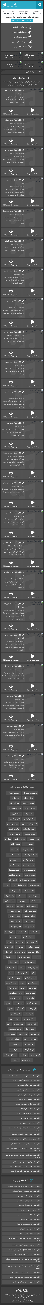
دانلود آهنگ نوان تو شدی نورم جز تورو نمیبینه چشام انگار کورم (23, 1149)
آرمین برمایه (35, 1055)
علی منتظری (29, 998)
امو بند (9, 942)
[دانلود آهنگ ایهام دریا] (34, 733)
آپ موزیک (21, 1300)
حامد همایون (9, 901)
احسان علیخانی (10, 1055)
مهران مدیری (15, 998)
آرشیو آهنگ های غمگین (20, 42)
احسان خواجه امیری (29, 824)
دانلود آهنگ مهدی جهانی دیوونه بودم (28, 1085)
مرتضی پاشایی (29, 870)
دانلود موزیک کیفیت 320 (11, 114)
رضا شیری (10, 896)
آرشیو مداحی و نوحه (19, 46)
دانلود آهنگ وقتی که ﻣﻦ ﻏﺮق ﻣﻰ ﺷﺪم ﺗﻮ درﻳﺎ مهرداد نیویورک (23, 1156)
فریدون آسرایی (29, 829)
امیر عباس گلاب (15, 875)
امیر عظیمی (14, 865)
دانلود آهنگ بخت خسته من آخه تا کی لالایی (26, 1080)
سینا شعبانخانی (30, 911)
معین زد (36, 957)
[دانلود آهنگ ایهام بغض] (34, 762)
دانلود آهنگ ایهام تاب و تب (12, 483)
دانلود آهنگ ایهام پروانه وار (12, 211)
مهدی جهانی (14, 937)
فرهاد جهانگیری (15, 1029)
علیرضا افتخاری (13, 793)
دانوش (22, 988)
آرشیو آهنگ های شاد (20, 37)
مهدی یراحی (14, 860)
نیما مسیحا (22, 1034)
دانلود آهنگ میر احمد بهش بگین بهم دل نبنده (25, 1171)
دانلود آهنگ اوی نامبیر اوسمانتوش (29, 1094)
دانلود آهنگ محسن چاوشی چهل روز (28, 1090)
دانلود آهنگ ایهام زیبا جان (13, 271)
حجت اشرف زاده (30, 855)
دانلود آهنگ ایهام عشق (14, 362)
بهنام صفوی (18, 1024)
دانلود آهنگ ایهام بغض (14, 756)
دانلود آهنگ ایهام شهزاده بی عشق (14, 605)
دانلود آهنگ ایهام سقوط (13, 90)
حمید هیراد (35, 901)
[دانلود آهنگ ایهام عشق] (34, 369)
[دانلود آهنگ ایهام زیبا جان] (34, 278)
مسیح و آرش (23, 901)
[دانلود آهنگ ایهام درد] (34, 430)
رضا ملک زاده (10, 957)
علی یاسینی (21, 932)
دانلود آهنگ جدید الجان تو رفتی (30, 1118)
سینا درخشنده (14, 916)
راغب (7, 885)
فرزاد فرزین (16, 813)
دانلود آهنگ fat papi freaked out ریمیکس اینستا (24, 1139)
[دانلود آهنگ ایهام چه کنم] (34, 127)
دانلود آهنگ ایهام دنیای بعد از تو (13, 573)
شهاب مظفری (28, 865)
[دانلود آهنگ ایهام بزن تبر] (34, 157)
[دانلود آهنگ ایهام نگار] (34, 519)
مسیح (10, 1008)
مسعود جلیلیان (33, 947)
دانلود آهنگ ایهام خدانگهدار (12, 453)
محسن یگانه (15, 844)
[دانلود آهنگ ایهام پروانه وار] (34, 218)
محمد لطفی (33, 983)
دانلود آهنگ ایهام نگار (14, 512)
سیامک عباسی (29, 916)
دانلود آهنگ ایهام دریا (14, 726)
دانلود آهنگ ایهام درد (14, 423)
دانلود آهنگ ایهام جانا (14, 696)
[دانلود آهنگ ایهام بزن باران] (34, 673)
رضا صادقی (15, 798)
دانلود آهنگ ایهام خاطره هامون (14, 393)
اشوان (21, 967)
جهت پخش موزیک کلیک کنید (22, 20)
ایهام (10, 973)
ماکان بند (14, 849)
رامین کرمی (26, 1060)
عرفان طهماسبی (16, 993)
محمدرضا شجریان (30, 793)
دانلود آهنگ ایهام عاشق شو (14, 181)
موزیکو (12, 1300)
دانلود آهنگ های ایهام (22, 78)
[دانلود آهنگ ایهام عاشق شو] (34, 187)
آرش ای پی (31, 1008)
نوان (33, 973)
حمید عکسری (15, 1019)
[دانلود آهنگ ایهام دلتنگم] (34, 248)
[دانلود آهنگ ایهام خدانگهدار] (34, 460)
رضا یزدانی (28, 813)
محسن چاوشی (28, 803)
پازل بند (8, 839)
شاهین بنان (12, 988)
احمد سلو (13, 880)
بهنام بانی (19, 942)
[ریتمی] (18, 5)
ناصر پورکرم (20, 952)
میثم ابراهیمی (12, 824)
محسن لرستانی (22, 973)
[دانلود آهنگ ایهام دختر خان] (34, 339)
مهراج (8, 1003)
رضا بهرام (20, 947)
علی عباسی (18, 1003)
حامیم (22, 983)
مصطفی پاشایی (14, 1039)
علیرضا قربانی (29, 808)
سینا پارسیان (11, 983)
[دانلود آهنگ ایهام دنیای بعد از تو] (34, 579)
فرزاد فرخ (9, 947)
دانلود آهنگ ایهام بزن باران (12, 666)
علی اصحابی (32, 1024)
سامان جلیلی (14, 829)
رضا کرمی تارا (29, 1019)
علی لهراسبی (15, 819)
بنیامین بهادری (28, 860)
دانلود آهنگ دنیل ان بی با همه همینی (28, 1104)
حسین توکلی (32, 906)
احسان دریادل (30, 978)
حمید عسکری (19, 839)
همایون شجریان (15, 808)
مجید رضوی (10, 967)
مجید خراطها (30, 875)
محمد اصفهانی (29, 834)
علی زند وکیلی (27, 849)
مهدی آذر (23, 1055)
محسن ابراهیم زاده (27, 880)
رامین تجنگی (16, 1014)
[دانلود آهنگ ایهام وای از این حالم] (34, 642)
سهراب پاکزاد (15, 926)
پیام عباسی (34, 1034)
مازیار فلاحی (28, 844)
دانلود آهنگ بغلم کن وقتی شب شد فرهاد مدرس (24, 1166)
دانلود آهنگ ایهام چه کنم (13, 120)
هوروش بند (9, 932)
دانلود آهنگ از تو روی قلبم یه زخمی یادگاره (26, 1162)
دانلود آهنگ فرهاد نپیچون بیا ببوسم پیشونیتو (25, 1134)
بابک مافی (21, 896)
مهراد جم (32, 988)
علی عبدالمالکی (13, 855)
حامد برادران (30, 1029)
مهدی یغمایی (10, 1034)
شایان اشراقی (33, 952)
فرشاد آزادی (29, 1050)
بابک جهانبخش (29, 819)
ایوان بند (10, 906)
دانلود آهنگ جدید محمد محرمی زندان (28, 1113)
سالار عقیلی (28, 798)
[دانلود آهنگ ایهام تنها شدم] (34, 549)
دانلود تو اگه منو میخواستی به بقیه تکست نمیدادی (23, 1076)
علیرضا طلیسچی (19, 885)
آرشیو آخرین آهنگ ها (19, 27)
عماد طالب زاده (30, 1039)
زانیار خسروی (16, 921)
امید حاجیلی (34, 932)
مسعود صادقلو (28, 937)
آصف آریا (19, 1008)
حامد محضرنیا (14, 870)
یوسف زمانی (34, 885)
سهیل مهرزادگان (15, 978)
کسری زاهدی (33, 967)
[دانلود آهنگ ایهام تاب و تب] (34, 489)
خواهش (16, 1060)
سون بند (20, 906)
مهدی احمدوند (33, 839)
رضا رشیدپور (29, 1044)
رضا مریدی (30, 993)
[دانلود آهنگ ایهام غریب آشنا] (34, 307)
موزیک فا (31, 1300)
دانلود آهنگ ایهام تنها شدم (12, 542)
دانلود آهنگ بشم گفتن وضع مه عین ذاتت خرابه (25, 1143)
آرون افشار (14, 962)
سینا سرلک (14, 803)
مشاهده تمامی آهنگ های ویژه (33, 72)
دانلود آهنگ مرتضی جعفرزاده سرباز (28, 1099)
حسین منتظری (24, 957)
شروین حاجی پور (28, 962)
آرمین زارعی (32, 942)
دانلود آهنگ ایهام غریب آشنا (14, 302)
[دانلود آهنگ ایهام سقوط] (34, 97)
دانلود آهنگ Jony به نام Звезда (30, 1109)
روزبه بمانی (29, 921)
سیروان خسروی (14, 911)
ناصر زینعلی (29, 926)
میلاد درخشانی (15, 1050)
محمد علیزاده (28, 890)
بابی (9, 1024)
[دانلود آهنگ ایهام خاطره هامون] (34, 398)
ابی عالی (8, 952)
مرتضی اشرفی (14, 834)
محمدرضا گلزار (32, 1003)
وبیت (14, 1297)
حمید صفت (28, 1014)
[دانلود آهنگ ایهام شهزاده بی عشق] (34, 610)
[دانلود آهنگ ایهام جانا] (34, 703)
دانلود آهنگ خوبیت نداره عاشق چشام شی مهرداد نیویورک (24, 1128)
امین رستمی (33, 896)
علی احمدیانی (15, 1044)
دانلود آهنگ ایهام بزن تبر (13, 150)
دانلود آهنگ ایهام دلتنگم (13, 241)
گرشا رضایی (15, 890)
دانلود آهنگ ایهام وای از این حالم (14, 636)
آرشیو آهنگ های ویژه (19, 32)
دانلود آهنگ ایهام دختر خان (12, 332)
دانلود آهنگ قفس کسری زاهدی (30, 1123)
